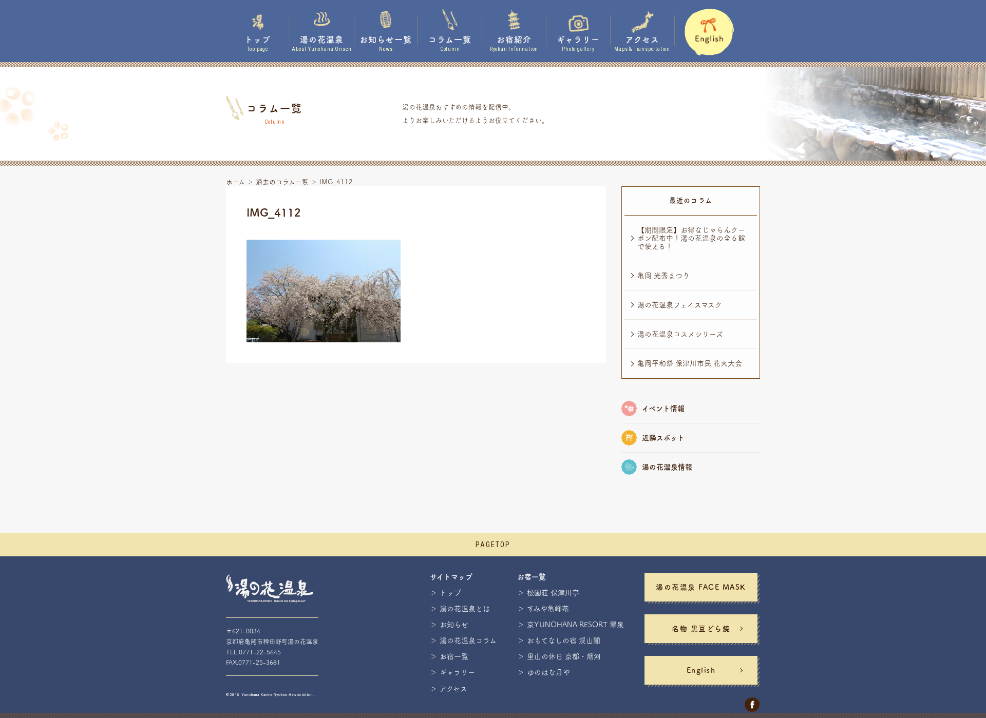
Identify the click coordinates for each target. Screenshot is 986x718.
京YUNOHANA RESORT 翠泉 (575, 624)
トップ (450, 592)
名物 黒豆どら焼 (701, 628)
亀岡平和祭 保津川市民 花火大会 (689, 363)
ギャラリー (457, 672)
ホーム (235, 182)
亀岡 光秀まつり (663, 275)
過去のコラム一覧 (282, 182)
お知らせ (454, 624)
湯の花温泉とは (465, 608)
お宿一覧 (454, 656)
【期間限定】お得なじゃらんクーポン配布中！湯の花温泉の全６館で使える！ (691, 238)
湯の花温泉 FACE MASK (701, 587)
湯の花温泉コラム (468, 640)
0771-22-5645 (260, 652)
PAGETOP (493, 544)
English (701, 670)
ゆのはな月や (548, 672)
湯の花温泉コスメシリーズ (680, 334)
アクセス (453, 688)
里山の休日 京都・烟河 (564, 656)
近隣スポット (663, 437)
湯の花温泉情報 (667, 467)
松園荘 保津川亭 (553, 592)
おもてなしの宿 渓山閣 (563, 640)
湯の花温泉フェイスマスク (679, 304)
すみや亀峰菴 (548, 608)
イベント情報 (663, 408)
